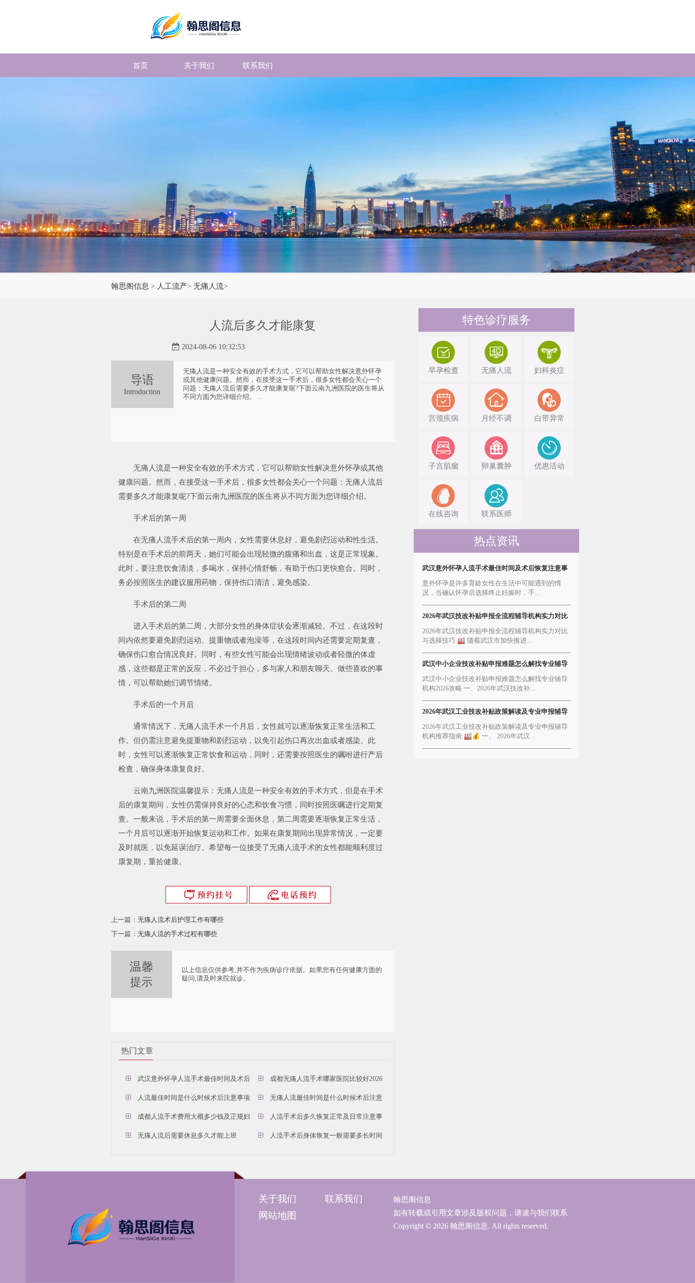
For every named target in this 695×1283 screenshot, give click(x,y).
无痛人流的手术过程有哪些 (177, 934)
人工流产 (172, 286)
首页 (140, 66)
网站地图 (277, 1215)
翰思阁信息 (130, 286)
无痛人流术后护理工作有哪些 (181, 919)
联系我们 (258, 66)
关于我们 (199, 66)
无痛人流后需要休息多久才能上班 (187, 1135)
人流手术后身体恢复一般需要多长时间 (326, 1135)
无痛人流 (208, 286)
